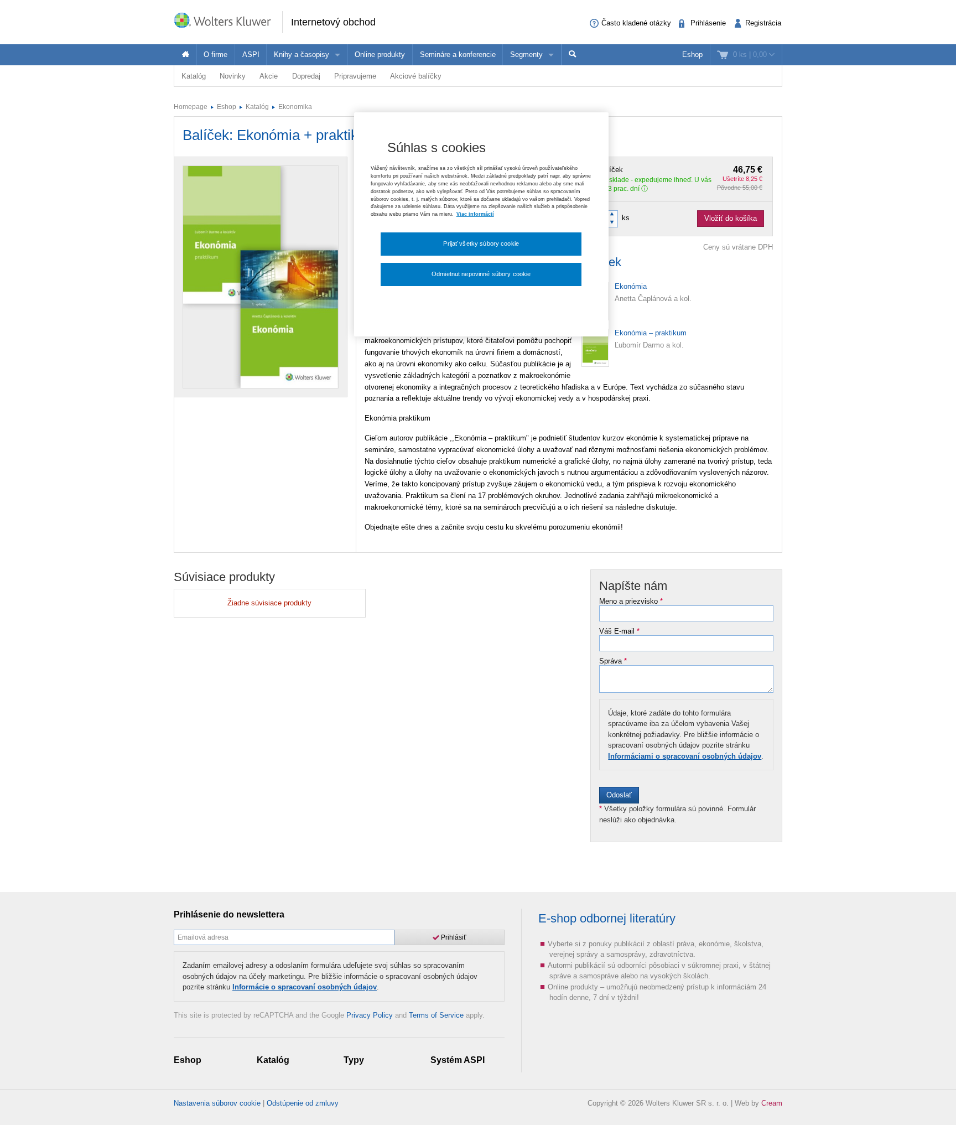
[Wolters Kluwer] (228, 21)
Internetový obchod (333, 22)
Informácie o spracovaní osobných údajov (304, 987)
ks (626, 218)
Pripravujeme (355, 76)
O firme (215, 54)
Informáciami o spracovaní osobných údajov (684, 756)
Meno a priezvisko (631, 601)
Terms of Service (436, 1015)
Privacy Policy (369, 1015)
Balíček (680, 169)
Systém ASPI (457, 1060)
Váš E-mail (619, 631)
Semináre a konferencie (458, 54)
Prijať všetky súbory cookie (481, 243)
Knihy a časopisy (301, 54)
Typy (354, 1060)
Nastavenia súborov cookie (217, 1103)
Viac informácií (475, 214)
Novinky (233, 76)
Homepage (190, 107)
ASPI (250, 54)
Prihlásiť (452, 937)
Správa (613, 661)
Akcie (268, 76)
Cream (771, 1103)
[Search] (572, 54)
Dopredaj (306, 76)
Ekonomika (295, 107)
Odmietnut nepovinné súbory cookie (481, 274)
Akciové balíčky (415, 76)
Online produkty (380, 54)
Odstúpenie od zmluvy (303, 1103)
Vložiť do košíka (730, 218)
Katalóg (193, 76)
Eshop (692, 54)
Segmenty (526, 54)
